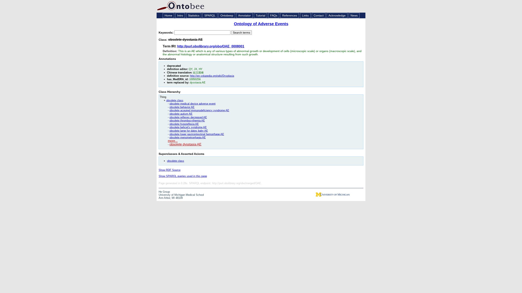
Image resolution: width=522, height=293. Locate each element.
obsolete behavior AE (182, 107)
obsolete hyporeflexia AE (184, 124)
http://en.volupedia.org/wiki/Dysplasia (212, 75)
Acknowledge (337, 15)
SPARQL (210, 15)
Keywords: (166, 32)
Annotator (244, 15)
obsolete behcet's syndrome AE (188, 127)
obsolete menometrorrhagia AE (187, 137)
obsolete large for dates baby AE (188, 130)
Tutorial (260, 15)
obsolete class (174, 100)
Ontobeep (226, 15)
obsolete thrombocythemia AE (187, 120)
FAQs (273, 15)
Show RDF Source (169, 170)
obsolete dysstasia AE (185, 144)
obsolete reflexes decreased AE (188, 117)
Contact (319, 15)
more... (173, 141)
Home (168, 15)
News (354, 15)
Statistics (193, 15)
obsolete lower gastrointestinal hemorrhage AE (196, 134)
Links (305, 15)
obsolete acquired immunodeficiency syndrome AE (199, 110)
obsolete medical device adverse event (192, 103)
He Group (164, 191)
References (289, 15)
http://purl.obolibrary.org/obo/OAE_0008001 (210, 46)
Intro (180, 15)
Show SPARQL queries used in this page (183, 176)
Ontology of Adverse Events (261, 24)
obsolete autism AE (180, 113)
